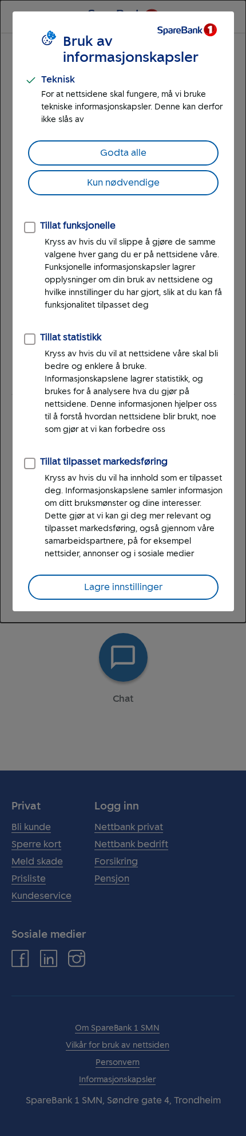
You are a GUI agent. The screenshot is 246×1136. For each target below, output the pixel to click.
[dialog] (123, 311)
